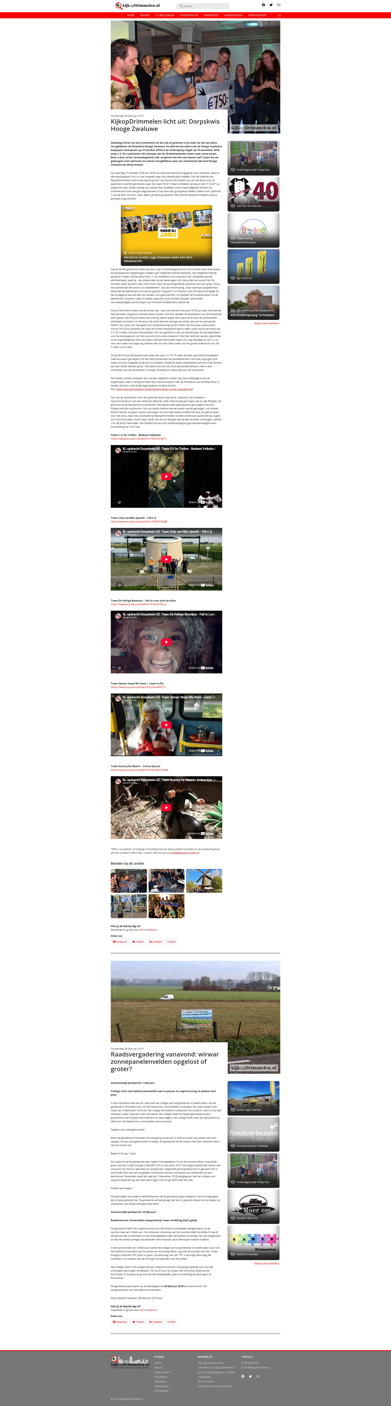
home (130, 15)
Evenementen (161, 1372)
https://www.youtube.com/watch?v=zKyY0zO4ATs (139, 438)
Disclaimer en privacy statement (215, 1386)
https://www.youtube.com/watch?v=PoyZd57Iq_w (138, 604)
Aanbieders (160, 1381)
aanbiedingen (233, 15)
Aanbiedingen (161, 1386)
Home (157, 1363)
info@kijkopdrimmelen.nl (184, 852)
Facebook (121, 941)
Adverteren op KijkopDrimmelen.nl (216, 1367)
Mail (172, 941)
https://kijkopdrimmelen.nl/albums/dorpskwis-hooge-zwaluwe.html (154, 389)
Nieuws (158, 1367)
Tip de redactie (206, 1381)
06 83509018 (251, 1363)
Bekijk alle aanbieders (267, 323)
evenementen (189, 15)
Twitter (139, 941)
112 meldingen (164, 15)
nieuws (145, 15)
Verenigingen (161, 1390)
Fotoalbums (160, 1377)
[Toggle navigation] (279, 15)
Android (151, 929)
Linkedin (157, 941)
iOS (142, 929)
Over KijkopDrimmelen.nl (211, 1363)
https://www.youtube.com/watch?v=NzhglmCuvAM (139, 770)
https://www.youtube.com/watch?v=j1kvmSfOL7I (138, 687)
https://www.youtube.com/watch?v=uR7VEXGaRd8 (139, 521)
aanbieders (211, 15)
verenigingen (257, 15)
